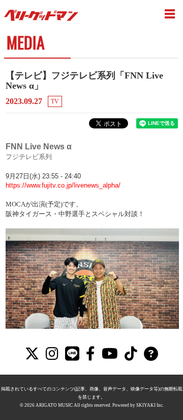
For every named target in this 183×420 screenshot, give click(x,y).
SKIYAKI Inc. (150, 405)
